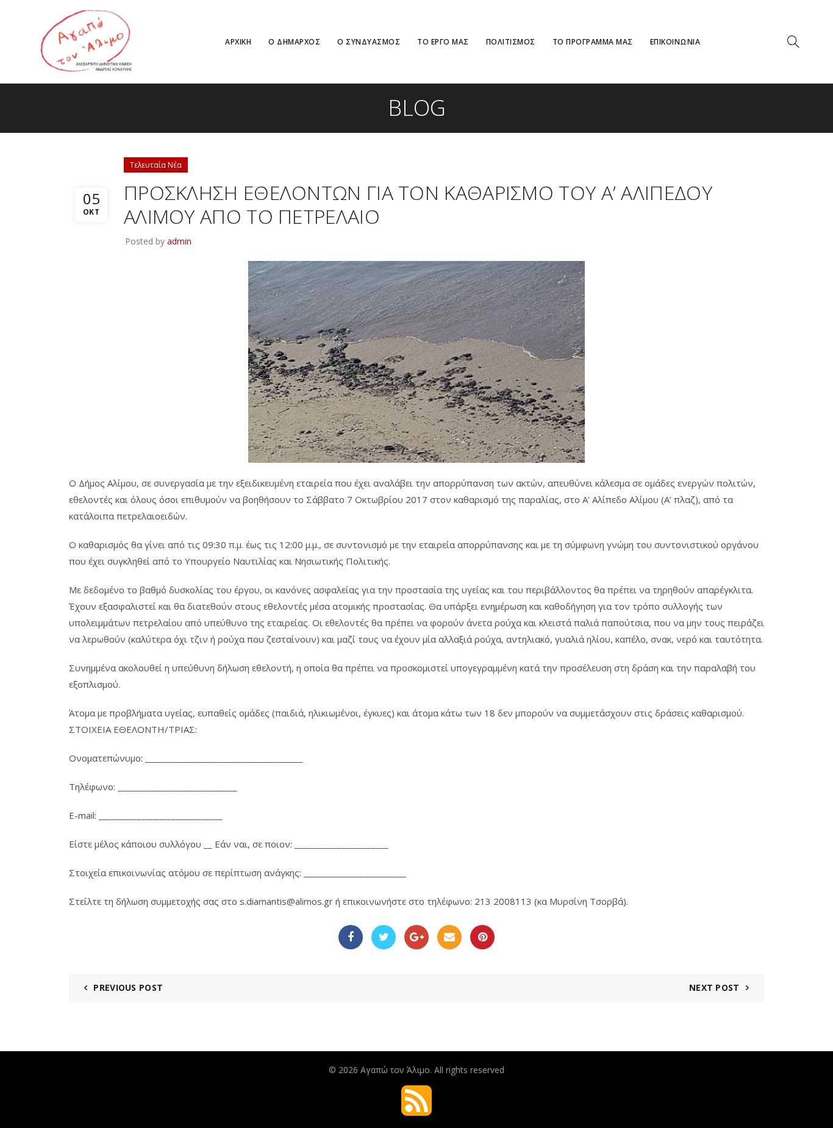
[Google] (416, 937)
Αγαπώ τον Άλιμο (395, 1070)
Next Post (714, 987)
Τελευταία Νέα (156, 165)
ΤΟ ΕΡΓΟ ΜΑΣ (443, 42)
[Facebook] (350, 937)
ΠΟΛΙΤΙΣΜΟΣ (510, 42)
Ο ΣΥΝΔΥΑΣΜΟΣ (368, 42)
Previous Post (128, 987)
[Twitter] (383, 937)
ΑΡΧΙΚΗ (238, 42)
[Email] (449, 937)
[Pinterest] (482, 937)
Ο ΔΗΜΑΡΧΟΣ (294, 42)
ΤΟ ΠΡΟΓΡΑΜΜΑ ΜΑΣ (592, 42)
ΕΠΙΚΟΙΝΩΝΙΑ (675, 42)
